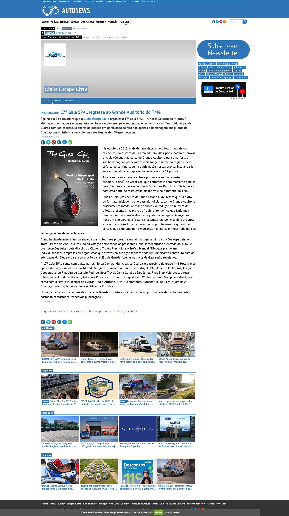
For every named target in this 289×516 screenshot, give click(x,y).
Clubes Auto (241, 77)
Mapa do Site (221, 503)
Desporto (46, 370)
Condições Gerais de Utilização (172, 503)
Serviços (70, 503)
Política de (171, 512)
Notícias (53, 503)
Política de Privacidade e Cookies (144, 503)
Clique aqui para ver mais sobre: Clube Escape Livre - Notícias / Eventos (89, 311)
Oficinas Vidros (214, 73)
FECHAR (158, 512)
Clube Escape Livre (96, 119)
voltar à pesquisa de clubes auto (105, 37)
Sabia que (46, 412)
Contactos (68, 100)
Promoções (113, 21)
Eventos (45, 21)
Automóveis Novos (227, 63)
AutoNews (46, 328)
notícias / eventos (80, 28)
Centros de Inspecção (221, 77)
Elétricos (61, 503)
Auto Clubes (114, 503)
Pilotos (227, 73)
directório (67, 28)
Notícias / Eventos (52, 100)
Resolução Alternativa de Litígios (200, 503)
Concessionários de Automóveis (215, 67)
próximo (124, 37)
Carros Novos (87, 21)
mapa (59, 28)
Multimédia (101, 21)
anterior (86, 37)
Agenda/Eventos (207, 63)
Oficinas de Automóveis (219, 70)
